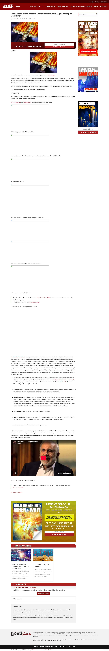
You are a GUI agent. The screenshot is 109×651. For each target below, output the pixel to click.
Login (97, 1)
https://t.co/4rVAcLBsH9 (43, 297)
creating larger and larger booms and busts (63, 379)
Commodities (32, 18)
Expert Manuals (62, 6)
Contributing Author (16, 18)
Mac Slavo (16, 571)
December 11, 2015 (34, 302)
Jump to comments (17, 492)
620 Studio (33, 649)
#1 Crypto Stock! (37, 6)
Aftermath (28, 18)
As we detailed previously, (17, 357)
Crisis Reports (50, 6)
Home (36, 646)
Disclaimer (50, 649)
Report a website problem (42, 649)
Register (104, 1)
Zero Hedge (51, 75)
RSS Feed (72, 646)
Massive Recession (100, 6)
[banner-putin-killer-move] (88, 55)
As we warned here (16, 102)
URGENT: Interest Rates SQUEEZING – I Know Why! (20, 566)
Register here (43, 594)
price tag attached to (62, 382)
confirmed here (27, 102)
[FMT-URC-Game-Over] (88, 91)
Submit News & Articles (48, 646)
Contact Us (63, 646)
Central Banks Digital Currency (81, 6)
